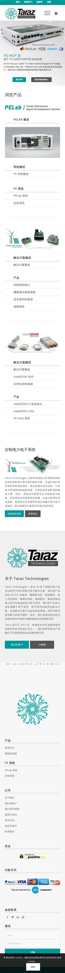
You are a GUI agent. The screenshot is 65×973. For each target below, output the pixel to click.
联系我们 (10, 831)
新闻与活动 (11, 814)
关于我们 (10, 797)
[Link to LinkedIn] (17, 917)
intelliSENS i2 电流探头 (28, 404)
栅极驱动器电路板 (25, 292)
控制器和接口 (22, 285)
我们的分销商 (12, 808)
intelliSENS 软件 (24, 377)
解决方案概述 (22, 265)
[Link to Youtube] (23, 917)
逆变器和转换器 (23, 299)
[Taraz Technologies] (27, 14)
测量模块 (19, 306)
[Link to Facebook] (7, 917)
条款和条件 (11, 825)
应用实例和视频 (23, 384)
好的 (33, 966)
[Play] (32, 142)
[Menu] (45, 14)
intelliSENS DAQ (24, 411)
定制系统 (19, 203)
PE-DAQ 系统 (22, 418)
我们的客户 (11, 803)
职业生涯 (10, 820)
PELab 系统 (21, 196)
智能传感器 (11, 753)
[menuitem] (18, 2)
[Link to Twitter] (12, 917)
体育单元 (10, 747)
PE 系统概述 (21, 174)
